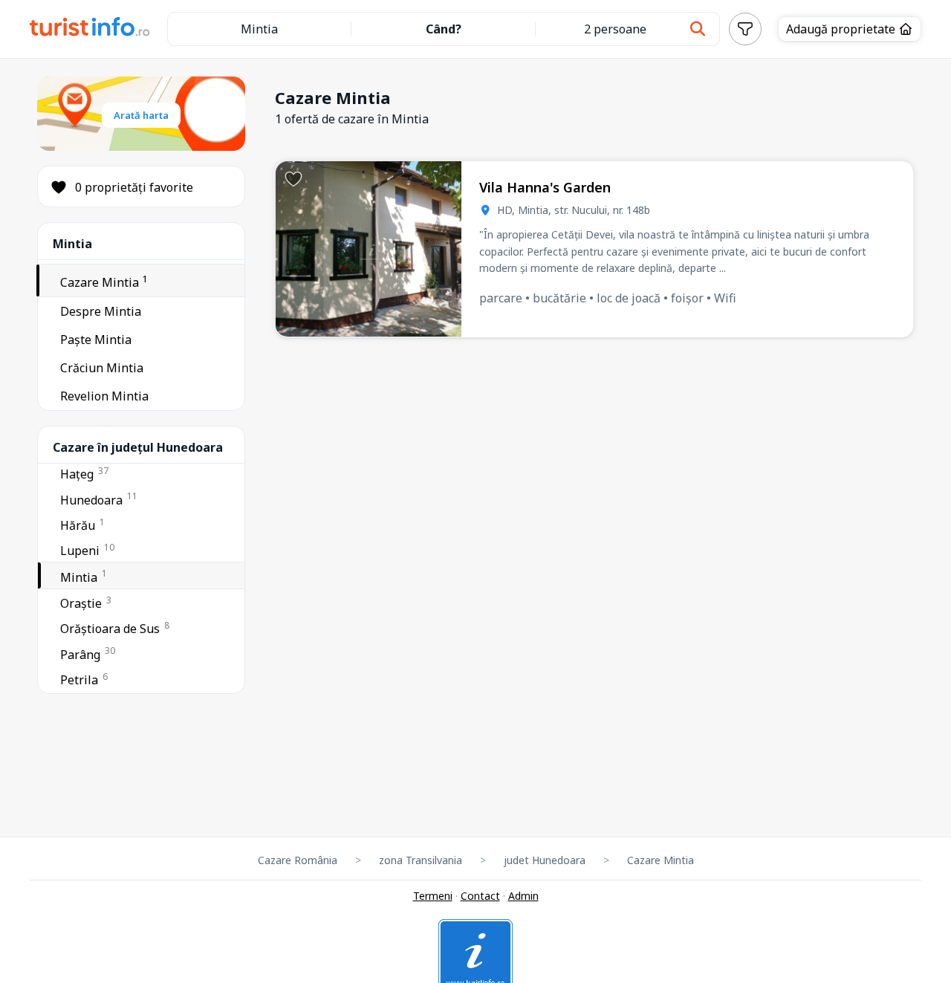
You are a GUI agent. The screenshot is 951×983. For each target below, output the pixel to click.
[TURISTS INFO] (90, 29)
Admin (523, 896)
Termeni (432, 896)
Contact (480, 896)
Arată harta (141, 115)
